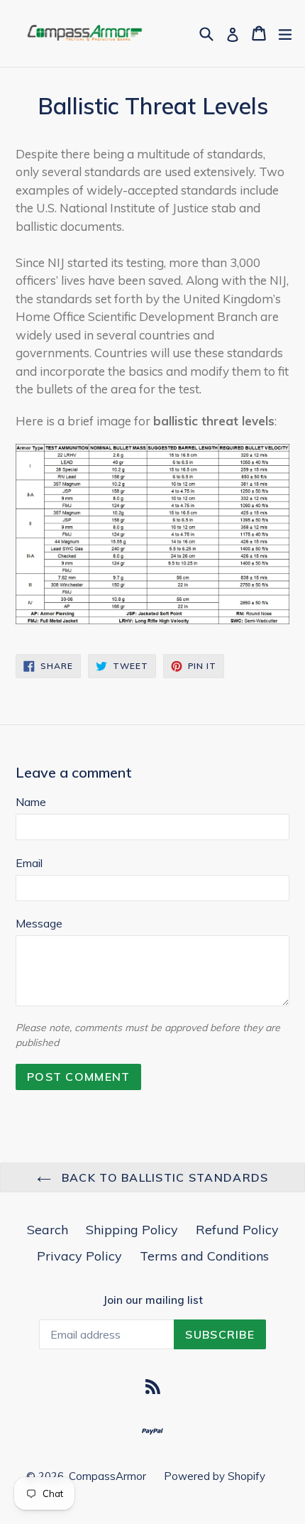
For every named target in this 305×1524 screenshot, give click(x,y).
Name (31, 802)
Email (29, 863)
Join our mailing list (153, 1300)
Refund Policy (237, 1229)
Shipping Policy (132, 1229)
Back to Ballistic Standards (163, 1177)
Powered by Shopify (214, 1476)
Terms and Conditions (204, 1256)
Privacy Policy (79, 1256)
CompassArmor (107, 1476)
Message (39, 923)
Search (47, 1229)
